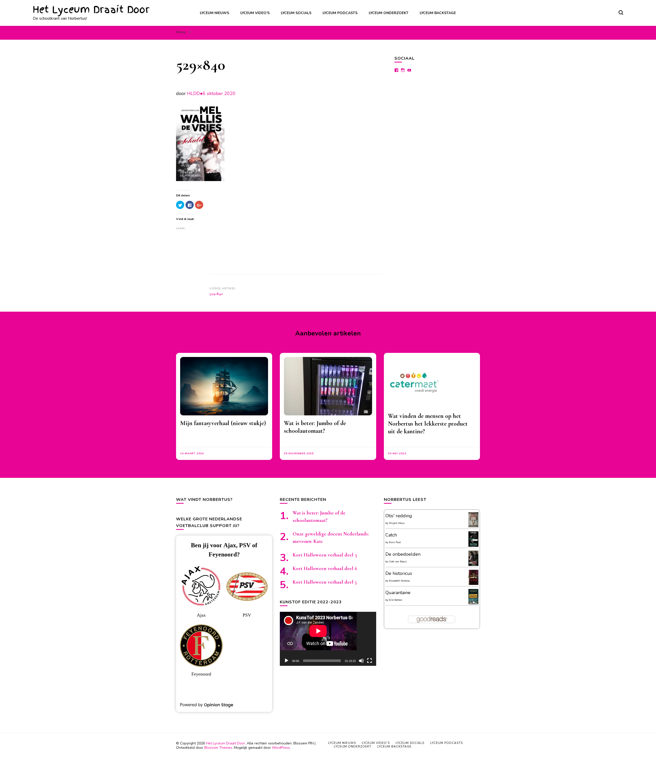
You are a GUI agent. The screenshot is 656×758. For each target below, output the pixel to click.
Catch (391, 535)
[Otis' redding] (473, 526)
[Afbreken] (361, 660)
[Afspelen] (286, 660)
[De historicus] (473, 583)
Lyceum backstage (438, 12)
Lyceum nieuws (214, 12)
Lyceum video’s (255, 12)
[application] (328, 639)
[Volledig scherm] (369, 660)
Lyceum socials (296, 12)
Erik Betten (395, 600)
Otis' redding (398, 516)
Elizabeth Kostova (399, 581)
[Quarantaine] (473, 603)
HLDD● (195, 93)
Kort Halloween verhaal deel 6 (325, 568)
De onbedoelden (403, 554)
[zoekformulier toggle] (621, 12)
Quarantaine (398, 592)
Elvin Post (395, 542)
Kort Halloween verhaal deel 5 (325, 582)
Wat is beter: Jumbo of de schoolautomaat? (315, 427)
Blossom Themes (218, 747)
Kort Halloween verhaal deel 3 (325, 555)
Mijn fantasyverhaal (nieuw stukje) (223, 423)
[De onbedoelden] (473, 565)
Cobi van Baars (398, 561)
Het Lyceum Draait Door (91, 9)
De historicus (398, 573)
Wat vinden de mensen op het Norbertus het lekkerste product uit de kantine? (428, 423)
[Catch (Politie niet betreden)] (473, 546)
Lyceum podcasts (340, 12)
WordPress (281, 747)
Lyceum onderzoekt (388, 12)
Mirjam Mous (397, 523)
